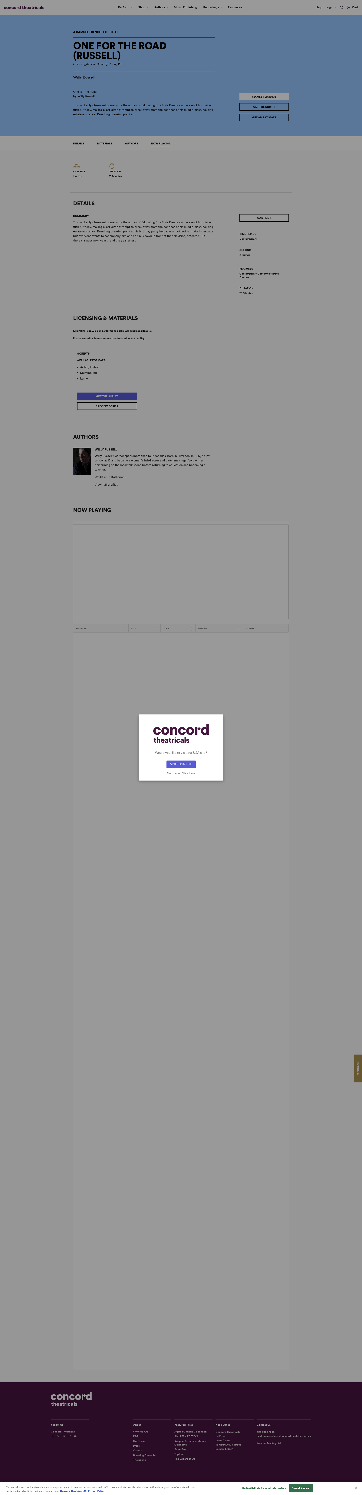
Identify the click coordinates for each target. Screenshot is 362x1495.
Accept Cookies (301, 1488)
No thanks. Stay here (181, 773)
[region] (181, 1488)
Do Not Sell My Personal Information (264, 1488)
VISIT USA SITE (181, 764)
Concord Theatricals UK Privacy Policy (82, 1491)
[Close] (356, 1488)
